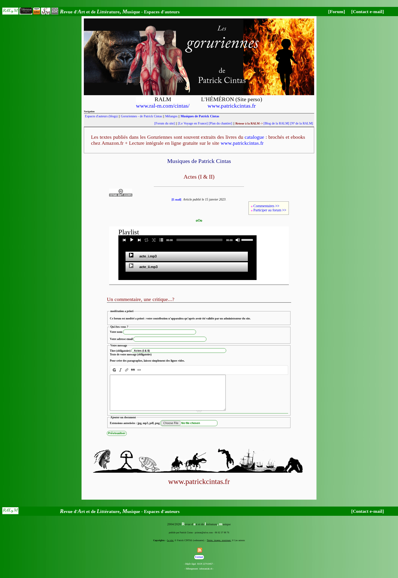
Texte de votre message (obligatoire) (131, 354)
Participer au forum (269, 210)
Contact (199, 557)
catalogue (254, 137)
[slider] (247, 239)
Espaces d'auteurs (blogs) (101, 116)
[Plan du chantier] (220, 123)
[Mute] (237, 240)
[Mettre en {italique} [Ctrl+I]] (120, 370)
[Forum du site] (164, 123)
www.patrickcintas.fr (232, 106)
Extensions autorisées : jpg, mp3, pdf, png (135, 423)
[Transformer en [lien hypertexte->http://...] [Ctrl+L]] (127, 370)
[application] (187, 240)
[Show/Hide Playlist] (161, 240)
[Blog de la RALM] (276, 123)
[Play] (131, 240)
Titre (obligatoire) (120, 350)
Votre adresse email (121, 339)
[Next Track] (139, 240)
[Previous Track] (124, 240)
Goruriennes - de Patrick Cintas (141, 116)
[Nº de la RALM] (301, 123)
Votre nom (116, 331)
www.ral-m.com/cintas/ (163, 106)
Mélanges (171, 116)
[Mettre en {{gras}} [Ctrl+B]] (113, 370)
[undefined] (131, 255)
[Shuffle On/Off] (154, 240)
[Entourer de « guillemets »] (139, 370)
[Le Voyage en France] (193, 123)
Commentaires (266, 206)
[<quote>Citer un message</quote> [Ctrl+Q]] (133, 370)
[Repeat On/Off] (146, 240)
